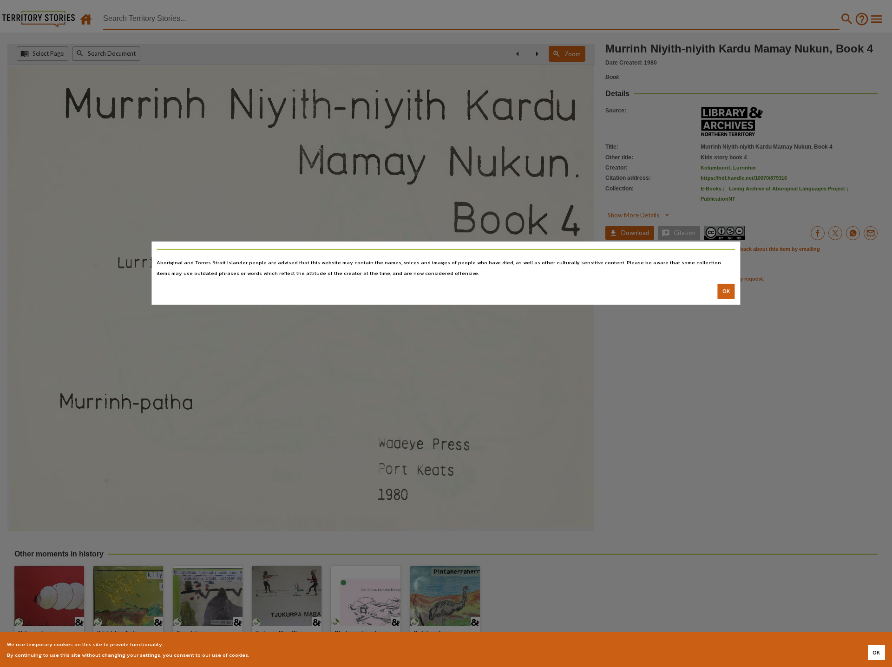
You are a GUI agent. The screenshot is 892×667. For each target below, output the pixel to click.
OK (726, 291)
